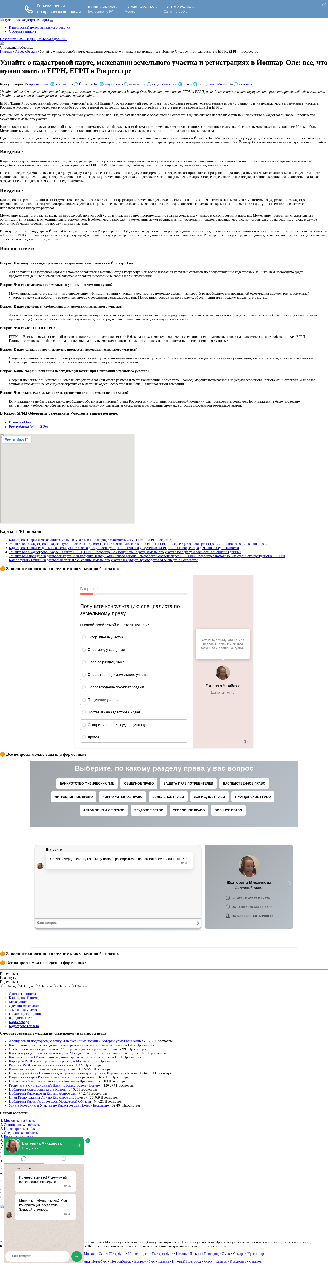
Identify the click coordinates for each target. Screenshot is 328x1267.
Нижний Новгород (204, 1254)
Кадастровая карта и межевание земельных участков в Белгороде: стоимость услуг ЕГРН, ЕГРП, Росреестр (90, 540)
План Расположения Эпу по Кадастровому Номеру (48, 1097)
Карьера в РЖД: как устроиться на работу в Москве (48, 1061)
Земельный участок (24, 1010)
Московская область (19, 1120)
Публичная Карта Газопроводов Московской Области (50, 1101)
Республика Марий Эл (215, 84)
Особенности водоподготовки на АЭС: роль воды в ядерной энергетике (64, 1049)
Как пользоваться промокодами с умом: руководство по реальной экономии (67, 1045)
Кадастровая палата (24, 1026)
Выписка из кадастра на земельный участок (42, 1069)
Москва (89, 1254)
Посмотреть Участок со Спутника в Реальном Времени (51, 1081)
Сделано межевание (24, 1006)
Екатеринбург (162, 1254)
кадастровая (114, 84)
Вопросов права (37, 84)
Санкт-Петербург (112, 1254)
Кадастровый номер (24, 998)
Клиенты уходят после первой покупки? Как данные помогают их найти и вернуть (72, 1053)
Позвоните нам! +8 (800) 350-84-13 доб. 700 (33, 39)
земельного (64, 84)
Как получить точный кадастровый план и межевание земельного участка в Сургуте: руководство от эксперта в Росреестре (103, 560)
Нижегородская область (22, 1129)
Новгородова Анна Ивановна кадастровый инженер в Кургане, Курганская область (73, 1073)
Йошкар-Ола (88, 84)
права (187, 84)
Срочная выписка (22, 31)
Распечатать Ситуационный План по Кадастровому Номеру (55, 1085)
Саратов (255, 1261)
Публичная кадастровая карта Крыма (37, 1089)
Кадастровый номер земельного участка (39, 27)
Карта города (19, 1022)
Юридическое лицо (23, 1018)
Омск (226, 1254)
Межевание (18, 1002)
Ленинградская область (22, 1124)
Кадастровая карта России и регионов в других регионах (52, 1077)
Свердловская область (21, 1133)
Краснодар (255, 1254)
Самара (238, 1254)
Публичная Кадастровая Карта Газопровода (42, 1093)
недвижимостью (164, 84)
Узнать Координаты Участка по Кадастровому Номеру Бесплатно (59, 1105)
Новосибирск (138, 1254)
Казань (181, 1254)
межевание (137, 84)
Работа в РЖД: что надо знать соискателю (41, 1065)
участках (245, 84)
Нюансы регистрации (25, 1014)
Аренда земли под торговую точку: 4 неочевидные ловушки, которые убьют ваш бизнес (76, 1041)
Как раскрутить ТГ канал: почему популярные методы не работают (60, 1057)
